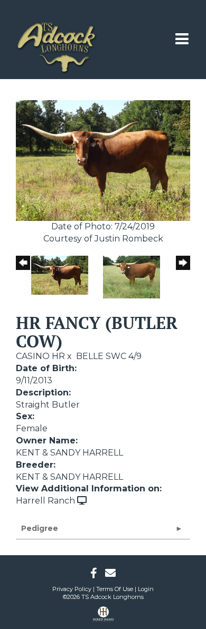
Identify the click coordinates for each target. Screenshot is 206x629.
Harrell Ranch (45, 501)
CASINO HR (40, 356)
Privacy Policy (71, 589)
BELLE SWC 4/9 (109, 356)
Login (146, 589)
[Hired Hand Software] (103, 617)
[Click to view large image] (103, 160)
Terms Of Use (114, 589)
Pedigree (39, 528)
